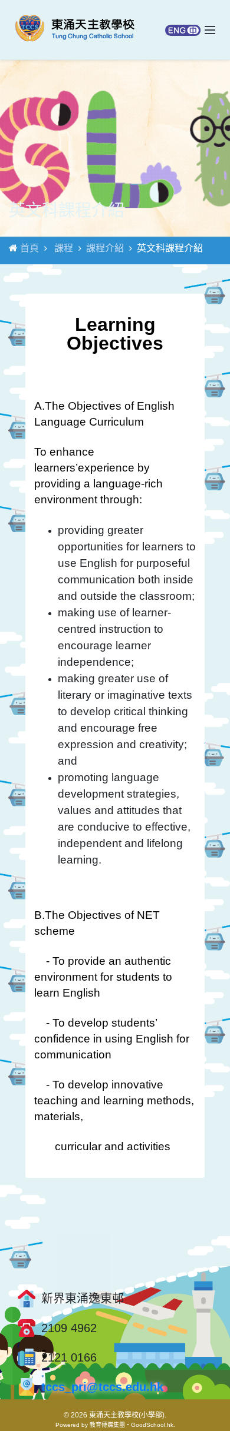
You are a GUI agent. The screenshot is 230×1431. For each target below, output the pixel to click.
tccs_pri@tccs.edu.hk (102, 1386)
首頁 (29, 248)
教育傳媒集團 (107, 1425)
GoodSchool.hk (152, 1425)
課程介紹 (105, 248)
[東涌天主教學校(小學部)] (75, 29)
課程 (63, 248)
